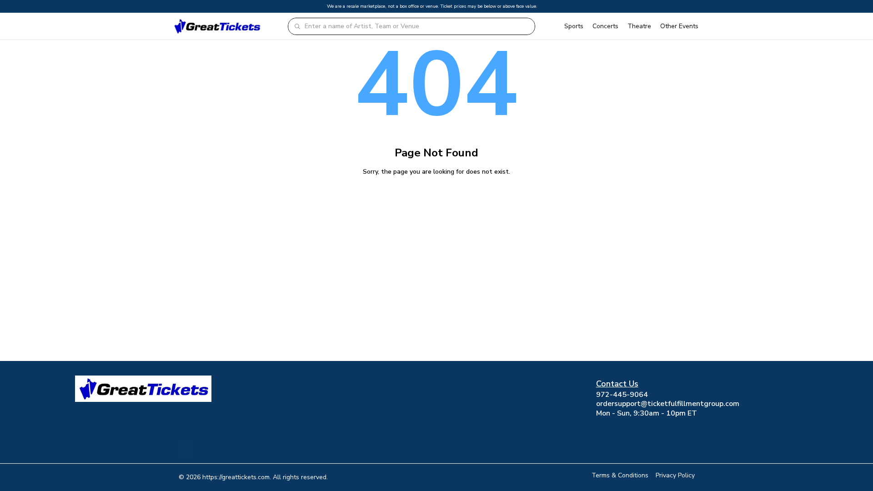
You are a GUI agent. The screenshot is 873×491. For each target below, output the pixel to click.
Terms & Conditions (620, 475)
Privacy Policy (675, 475)
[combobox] (417, 26)
